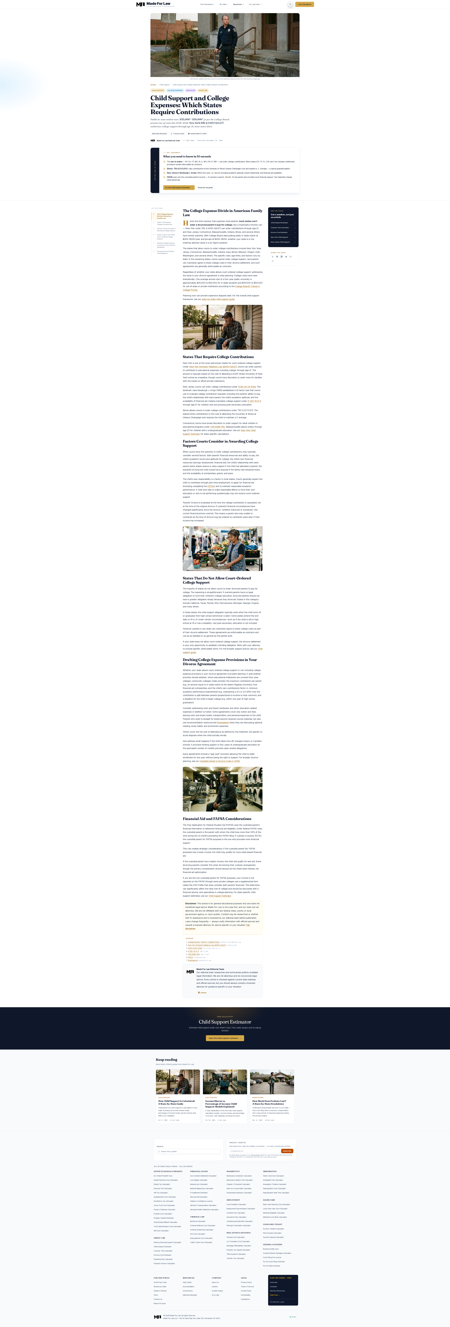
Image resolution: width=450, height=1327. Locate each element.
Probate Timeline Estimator (164, 1218)
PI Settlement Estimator (199, 1193)
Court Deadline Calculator (236, 1204)
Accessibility (245, 1295)
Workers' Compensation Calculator (203, 1205)
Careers (215, 1287)
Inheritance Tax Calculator (164, 1201)
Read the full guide (205, 188)
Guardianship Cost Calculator (165, 1197)
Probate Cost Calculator (163, 1214)
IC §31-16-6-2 (254, 401)
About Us (215, 1282)
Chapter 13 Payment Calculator (238, 1184)
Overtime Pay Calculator (236, 1213)
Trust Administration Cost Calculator (167, 1226)
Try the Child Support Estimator (179, 188)
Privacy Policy (255, 1155)
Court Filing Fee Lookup (272, 1257)
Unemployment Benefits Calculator (240, 1221)
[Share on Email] (290, 256)
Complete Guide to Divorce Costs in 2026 (220, 761)
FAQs (156, 1295)
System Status (217, 1291)
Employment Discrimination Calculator (241, 1209)
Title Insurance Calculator (236, 1254)
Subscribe (287, 1151)
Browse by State (160, 1287)
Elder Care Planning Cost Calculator (276, 1204)
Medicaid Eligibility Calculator (274, 1213)
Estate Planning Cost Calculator (166, 1180)
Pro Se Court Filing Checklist (274, 1262)
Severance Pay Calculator (236, 1217)
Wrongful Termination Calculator (239, 1225)
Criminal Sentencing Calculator (201, 1230)
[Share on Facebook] (277, 256)
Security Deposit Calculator (273, 1237)
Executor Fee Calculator (163, 1188)
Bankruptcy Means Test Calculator (240, 1180)
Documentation (188, 1287)
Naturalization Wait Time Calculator (276, 1193)
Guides (153, 85)
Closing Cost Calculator (236, 1237)
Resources (237, 4)
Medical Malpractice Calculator (201, 1188)
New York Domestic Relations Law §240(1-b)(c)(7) (213, 366)
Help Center (187, 1282)
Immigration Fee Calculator (273, 1180)
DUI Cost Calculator (197, 1234)
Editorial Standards (190, 1295)
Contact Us (158, 1299)
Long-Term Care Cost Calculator (275, 1209)
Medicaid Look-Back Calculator (275, 1217)
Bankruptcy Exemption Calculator (239, 1176)
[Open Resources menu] (243, 4)
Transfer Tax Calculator (235, 1258)
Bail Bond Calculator (198, 1221)
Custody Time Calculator (163, 1251)
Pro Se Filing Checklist (271, 1266)
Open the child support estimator (225, 1038)
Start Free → (275, 1295)
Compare (273, 1287)
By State (223, 4)
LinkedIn (203, 993)
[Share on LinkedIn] (281, 256)
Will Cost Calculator (161, 1231)
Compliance (245, 1299)
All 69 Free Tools (160, 1282)
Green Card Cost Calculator (273, 1176)
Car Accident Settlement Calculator (203, 1176)
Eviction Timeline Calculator (273, 1229)
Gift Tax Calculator (161, 1193)
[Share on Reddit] (286, 256)
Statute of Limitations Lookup (201, 1201)
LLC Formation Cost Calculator (238, 1241)
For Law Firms (254, 4)
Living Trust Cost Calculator (164, 1205)
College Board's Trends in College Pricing (203, 942)
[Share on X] (273, 256)
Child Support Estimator (220, 896)
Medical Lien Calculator (199, 1184)
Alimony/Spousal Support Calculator (167, 1242)
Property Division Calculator (164, 1263)
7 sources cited (178, 134)
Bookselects (223, 722)
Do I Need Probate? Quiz (163, 1176)
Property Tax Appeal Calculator (238, 1250)
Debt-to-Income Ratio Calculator (239, 1188)
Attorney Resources (277, 1291)
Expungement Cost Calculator (201, 1238)
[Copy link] (273, 261)
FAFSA (211, 486)
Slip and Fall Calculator (198, 1197)
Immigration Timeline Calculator (274, 1184)
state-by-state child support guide (218, 299)
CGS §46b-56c (217, 426)
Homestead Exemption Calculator (239, 1193)
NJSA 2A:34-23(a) (247, 386)
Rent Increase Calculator (272, 1233)
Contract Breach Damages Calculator (277, 1253)
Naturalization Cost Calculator (274, 1188)
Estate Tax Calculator (162, 1184)
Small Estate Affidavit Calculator (166, 1222)
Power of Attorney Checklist (164, 1210)
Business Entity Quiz (271, 1249)
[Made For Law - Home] (157, 1317)
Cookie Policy (246, 1291)
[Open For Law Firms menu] (261, 4)
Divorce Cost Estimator (162, 1255)
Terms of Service (247, 1287)
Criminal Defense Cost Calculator (202, 1225)
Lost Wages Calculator (198, 1180)
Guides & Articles (160, 1291)
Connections (188, 1291)
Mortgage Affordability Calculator (239, 1246)
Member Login (278, 1302)
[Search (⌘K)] (290, 4)
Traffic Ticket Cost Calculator (201, 1242)
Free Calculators (206, 4)
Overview (273, 1282)
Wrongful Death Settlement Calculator (204, 1210)
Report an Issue (160, 1303)
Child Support (164, 85)
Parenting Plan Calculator (163, 1259)
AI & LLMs (215, 1295)
